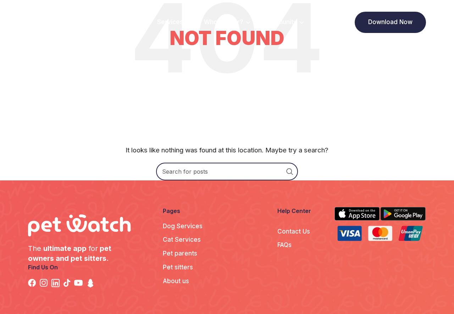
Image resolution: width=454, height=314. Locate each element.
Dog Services (183, 226)
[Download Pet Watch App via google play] (403, 213)
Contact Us (293, 231)
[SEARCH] (290, 171)
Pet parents (180, 253)
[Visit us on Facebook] (34, 283)
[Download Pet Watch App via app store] (357, 213)
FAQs (284, 244)
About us (176, 281)
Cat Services (182, 239)
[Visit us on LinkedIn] (57, 283)
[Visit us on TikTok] (68, 283)
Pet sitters (178, 267)
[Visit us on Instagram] (45, 283)
